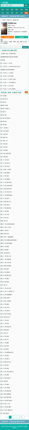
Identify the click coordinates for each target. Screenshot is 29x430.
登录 (26, 13)
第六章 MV (3, 112)
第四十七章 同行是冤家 (6, 243)
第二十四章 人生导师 (6, 169)
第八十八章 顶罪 (5, 375)
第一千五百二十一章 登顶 (7, 73)
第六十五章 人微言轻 (6, 301)
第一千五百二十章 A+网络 (7, 76)
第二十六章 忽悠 (5, 176)
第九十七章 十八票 (5, 403)
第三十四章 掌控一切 (6, 201)
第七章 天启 (4, 115)
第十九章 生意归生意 (6, 153)
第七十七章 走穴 (5, 339)
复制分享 (25, 47)
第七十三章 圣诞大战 (6, 326)
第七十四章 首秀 (5, 330)
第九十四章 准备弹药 (6, 394)
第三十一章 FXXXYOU (6, 192)
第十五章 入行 (4, 140)
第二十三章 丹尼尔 (5, 166)
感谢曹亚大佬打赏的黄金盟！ (8, 69)
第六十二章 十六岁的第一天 (7, 291)
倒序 (26, 92)
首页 (2, 10)
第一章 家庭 (4, 95)
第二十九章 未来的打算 (6, 185)
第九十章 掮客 (4, 381)
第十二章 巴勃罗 (5, 131)
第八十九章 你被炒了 (6, 378)
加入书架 (7, 37)
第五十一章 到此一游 (6, 256)
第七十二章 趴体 (5, 323)
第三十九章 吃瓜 (5, 217)
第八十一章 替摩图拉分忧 (7, 352)
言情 (7, 13)
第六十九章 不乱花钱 (6, 314)
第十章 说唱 (4, 124)
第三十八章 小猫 (5, 214)
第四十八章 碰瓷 (5, 246)
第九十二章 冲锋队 (5, 387)
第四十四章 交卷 (5, 233)
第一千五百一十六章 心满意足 (8, 89)
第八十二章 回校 (5, 355)
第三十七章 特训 (5, 211)
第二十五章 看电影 (5, 172)
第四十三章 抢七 (5, 230)
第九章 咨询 (4, 121)
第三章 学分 (4, 102)
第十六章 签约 (4, 144)
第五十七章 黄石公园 (6, 275)
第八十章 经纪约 (5, 349)
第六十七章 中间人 (5, 307)
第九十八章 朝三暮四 (6, 407)
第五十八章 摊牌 (5, 278)
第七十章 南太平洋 (5, 317)
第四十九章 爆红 (5, 249)
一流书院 (4, 2)
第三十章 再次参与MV (6, 188)
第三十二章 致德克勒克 (6, 195)
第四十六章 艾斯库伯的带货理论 (9, 240)
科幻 (2, 13)
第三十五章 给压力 (5, 205)
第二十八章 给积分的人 (6, 182)
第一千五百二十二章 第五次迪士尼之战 (10, 66)
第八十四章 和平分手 (6, 362)
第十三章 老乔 (4, 134)
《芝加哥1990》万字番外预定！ (9, 53)
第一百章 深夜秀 (5, 413)
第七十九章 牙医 (5, 346)
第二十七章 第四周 (5, 179)
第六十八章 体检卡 (5, 310)
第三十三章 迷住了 (5, 198)
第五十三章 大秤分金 (6, 262)
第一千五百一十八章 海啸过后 (8, 82)
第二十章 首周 (4, 156)
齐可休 (13, 25)
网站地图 (14, 427)
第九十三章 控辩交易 (6, 391)
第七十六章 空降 (5, 336)
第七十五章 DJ (4, 333)
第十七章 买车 (4, 147)
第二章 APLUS (4, 99)
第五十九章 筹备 (5, 282)
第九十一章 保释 (5, 384)
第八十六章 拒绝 (5, 368)
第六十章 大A (4, 285)
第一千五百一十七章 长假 (7, 85)
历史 (21, 10)
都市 (17, 10)
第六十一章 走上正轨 (6, 288)
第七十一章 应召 (5, 320)
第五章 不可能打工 (5, 108)
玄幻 (7, 10)
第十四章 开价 (4, 137)
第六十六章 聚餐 (5, 304)
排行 (17, 13)
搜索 (26, 5)
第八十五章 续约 (5, 365)
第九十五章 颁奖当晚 (6, 397)
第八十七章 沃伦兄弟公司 (7, 371)
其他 (12, 13)
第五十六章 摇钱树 (5, 272)
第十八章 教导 (4, 150)
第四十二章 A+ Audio (6, 227)
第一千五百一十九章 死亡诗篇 (8, 79)
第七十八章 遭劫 (5, 342)
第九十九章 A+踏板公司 (6, 410)
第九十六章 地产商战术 (6, 400)
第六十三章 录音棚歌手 (6, 294)
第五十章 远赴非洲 (5, 253)
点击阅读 (21, 37)
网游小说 (9, 20)
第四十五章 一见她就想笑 (7, 237)
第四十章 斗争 (4, 221)
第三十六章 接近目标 (6, 208)
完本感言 (3, 60)
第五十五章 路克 (5, 269)
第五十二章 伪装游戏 (6, 259)
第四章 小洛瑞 (4, 105)
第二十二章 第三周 (5, 163)
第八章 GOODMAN (5, 118)
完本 (21, 13)
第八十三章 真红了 (5, 359)
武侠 (12, 10)
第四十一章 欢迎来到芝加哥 (7, 224)
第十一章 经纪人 (5, 128)
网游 (26, 10)
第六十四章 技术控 (5, 298)
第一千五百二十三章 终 (6, 63)
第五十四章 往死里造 (6, 265)
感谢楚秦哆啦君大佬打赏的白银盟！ (10, 57)
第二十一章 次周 (5, 160)
